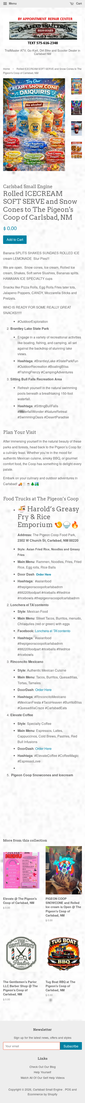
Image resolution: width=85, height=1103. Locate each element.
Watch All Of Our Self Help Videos (43, 1078)
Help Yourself (42, 1072)
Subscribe (71, 1046)
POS (68, 1089)
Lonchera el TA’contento (52, 630)
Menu (12, 3)
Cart (78, 3)
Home (6, 68)
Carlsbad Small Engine (48, 1089)
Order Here (43, 574)
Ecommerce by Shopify (42, 1094)
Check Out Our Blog (43, 1067)
